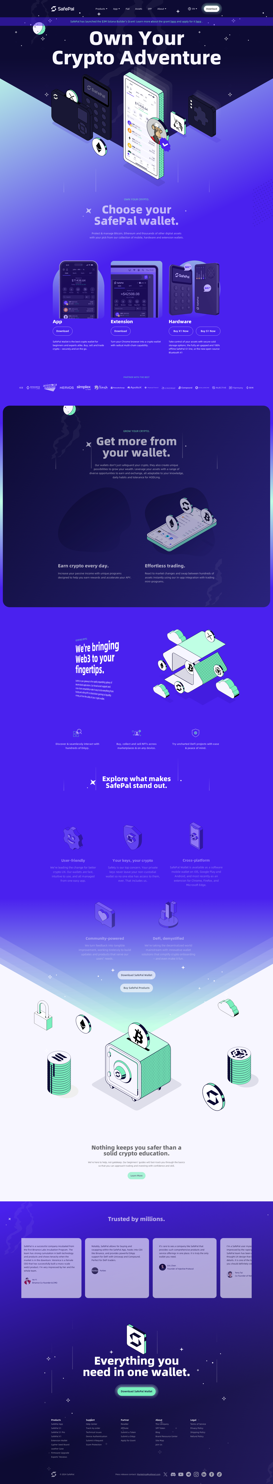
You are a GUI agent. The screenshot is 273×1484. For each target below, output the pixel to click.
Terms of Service (198, 1424)
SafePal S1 (56, 1428)
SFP (150, 8)
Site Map (160, 1440)
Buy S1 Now (208, 331)
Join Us (159, 1444)
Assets (138, 8)
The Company (162, 1424)
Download (212, 8)
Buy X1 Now (180, 331)
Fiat (128, 8)
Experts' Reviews (59, 1457)
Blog (158, 1432)
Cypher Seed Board (60, 1444)
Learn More (137, 1173)
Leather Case (57, 1448)
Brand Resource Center (166, 1436)
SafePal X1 (56, 1436)
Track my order (93, 1428)
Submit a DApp (128, 1436)
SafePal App (57, 1424)
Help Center (91, 1424)
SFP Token (160, 1428)
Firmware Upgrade (60, 1452)
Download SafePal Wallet (136, 970)
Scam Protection (94, 1444)
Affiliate (124, 1428)
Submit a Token (128, 1432)
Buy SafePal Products (137, 983)
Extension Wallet (59, 1440)
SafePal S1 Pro (58, 1432)
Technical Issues (94, 1432)
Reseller (124, 1424)
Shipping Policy (197, 1432)
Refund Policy (196, 1436)
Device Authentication (96, 1436)
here (173, 22)
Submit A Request (94, 1440)
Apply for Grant (128, 1440)
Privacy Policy (196, 1428)
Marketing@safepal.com (148, 1474)
